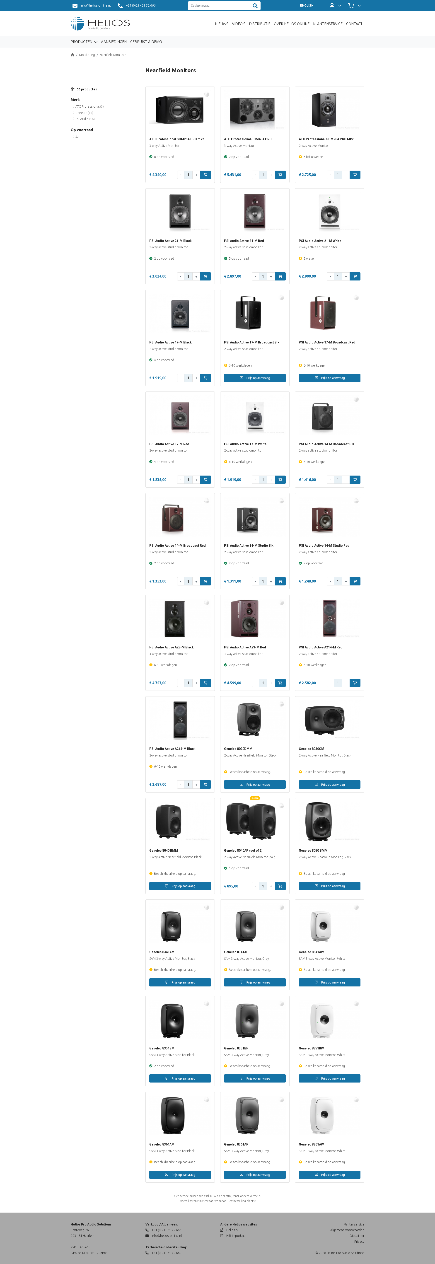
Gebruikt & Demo (146, 42)
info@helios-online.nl (95, 5)
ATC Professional (89, 106)
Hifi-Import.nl (235, 1235)
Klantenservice (328, 24)
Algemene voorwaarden (347, 1230)
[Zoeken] (255, 5)
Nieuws (221, 24)
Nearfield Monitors (113, 55)
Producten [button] (82, 42)
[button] (335, 5)
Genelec (84, 113)
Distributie (259, 24)
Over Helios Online (291, 24)
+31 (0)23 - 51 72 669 (166, 1253)
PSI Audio (85, 119)
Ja (77, 136)
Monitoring (87, 55)
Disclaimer (357, 1235)
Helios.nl (232, 1230)
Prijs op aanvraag (258, 378)
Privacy (359, 1241)
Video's (238, 24)
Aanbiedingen (114, 42)
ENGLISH (307, 5)
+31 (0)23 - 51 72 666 (140, 5)
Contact (354, 24)
